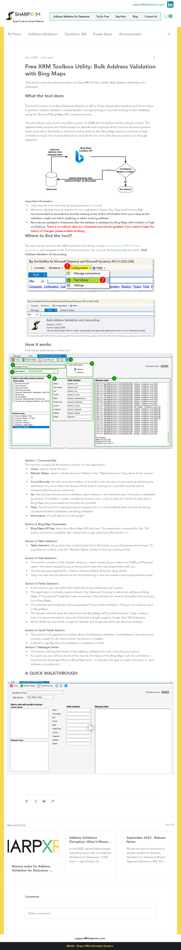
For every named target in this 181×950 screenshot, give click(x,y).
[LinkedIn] (170, 4)
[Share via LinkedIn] (44, 801)
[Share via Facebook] (26, 801)
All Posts (14, 34)
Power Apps (102, 34)
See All (170, 824)
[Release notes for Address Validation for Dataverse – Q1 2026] (33, 845)
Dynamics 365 (75, 34)
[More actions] (154, 57)
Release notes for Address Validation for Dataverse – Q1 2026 (31, 868)
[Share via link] (52, 801)
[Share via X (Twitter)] (35, 801)
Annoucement (130, 34)
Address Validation (43, 34)
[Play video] (90, 728)
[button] (168, 16)
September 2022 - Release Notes (146, 840)
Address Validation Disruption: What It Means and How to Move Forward (89, 840)
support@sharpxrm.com (90, 938)
